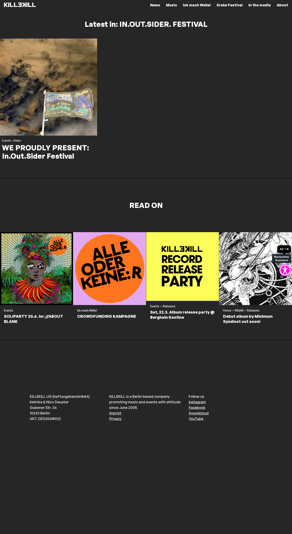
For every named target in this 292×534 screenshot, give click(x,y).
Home (227, 310)
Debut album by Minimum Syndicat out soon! (248, 319)
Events (6, 140)
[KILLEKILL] (20, 5)
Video (17, 140)
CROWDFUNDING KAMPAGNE (106, 316)
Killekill (239, 310)
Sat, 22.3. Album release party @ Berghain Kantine (182, 315)
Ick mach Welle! (87, 310)
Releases (169, 306)
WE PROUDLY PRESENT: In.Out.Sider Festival (45, 151)
